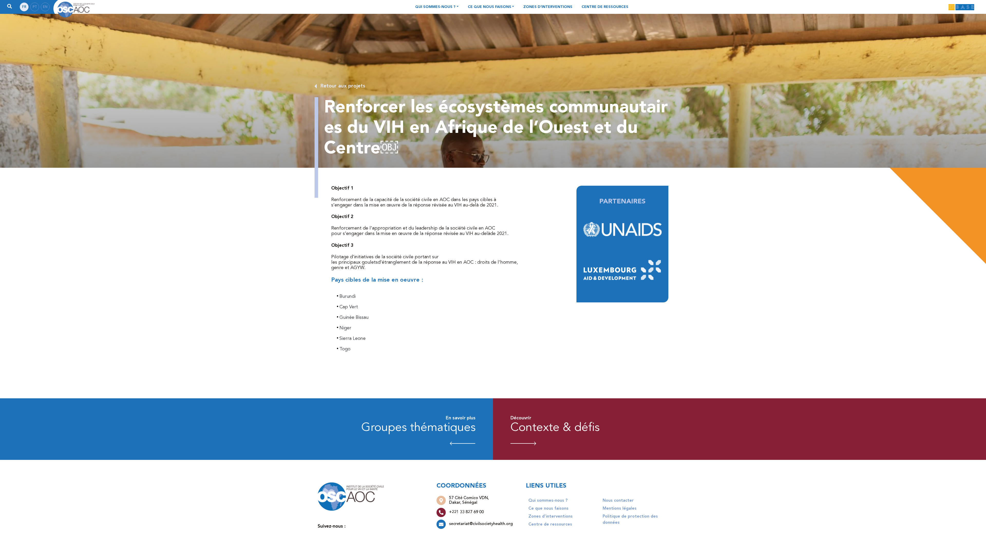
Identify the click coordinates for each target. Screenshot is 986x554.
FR (24, 7)
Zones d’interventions (547, 7)
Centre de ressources (605, 7)
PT (35, 7)
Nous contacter (618, 501)
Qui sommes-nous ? (435, 7)
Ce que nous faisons (489, 7)
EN (45, 7)
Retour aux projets (342, 86)
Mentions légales (620, 509)
